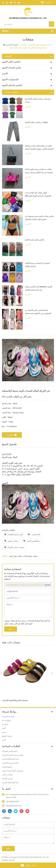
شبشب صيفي (13, 541)
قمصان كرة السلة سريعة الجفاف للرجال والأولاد (37, 264)
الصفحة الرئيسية (11, 45)
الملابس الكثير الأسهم (11, 62)
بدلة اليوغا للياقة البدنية (10, 759)
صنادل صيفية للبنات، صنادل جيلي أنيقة (23, 556)
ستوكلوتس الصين (33, 541)
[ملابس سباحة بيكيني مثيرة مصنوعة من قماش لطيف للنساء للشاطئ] (12, 225)
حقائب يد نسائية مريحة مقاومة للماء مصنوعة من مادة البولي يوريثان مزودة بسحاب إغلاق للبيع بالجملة (39, 171)
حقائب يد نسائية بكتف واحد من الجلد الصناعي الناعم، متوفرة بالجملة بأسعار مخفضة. (39, 148)
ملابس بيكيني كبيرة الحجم (34, 240)
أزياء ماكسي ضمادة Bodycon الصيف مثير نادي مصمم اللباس (38, 288)
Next (52, 673)
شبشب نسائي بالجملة (16, 547)
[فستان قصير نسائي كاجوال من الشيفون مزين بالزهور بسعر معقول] (12, 319)
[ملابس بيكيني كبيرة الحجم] (12, 248)
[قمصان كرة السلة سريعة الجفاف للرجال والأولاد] (12, 272)
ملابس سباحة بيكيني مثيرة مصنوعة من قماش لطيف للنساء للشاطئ (39, 217)
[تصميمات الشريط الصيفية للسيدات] (26, 673)
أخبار (4, 728)
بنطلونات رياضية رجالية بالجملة (36, 122)
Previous (1, 673)
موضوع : (28, 584)
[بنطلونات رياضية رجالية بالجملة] (12, 131)
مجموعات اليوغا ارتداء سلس (12, 771)
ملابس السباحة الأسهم (11, 67)
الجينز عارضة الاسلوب (10, 763)
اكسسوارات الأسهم (10, 79)
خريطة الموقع (7, 736)
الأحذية (5, 73)
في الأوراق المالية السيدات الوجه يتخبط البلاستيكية (25, 584)
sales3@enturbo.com (13, 806)
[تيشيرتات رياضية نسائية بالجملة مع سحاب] (12, 108)
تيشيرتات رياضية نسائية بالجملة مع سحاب (38, 100)
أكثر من (27, 106)
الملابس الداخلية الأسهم (12, 85)
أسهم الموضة (7, 767)
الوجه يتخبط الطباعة (15, 534)
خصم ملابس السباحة (9, 751)
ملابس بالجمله (7, 778)
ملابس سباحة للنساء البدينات (12, 755)
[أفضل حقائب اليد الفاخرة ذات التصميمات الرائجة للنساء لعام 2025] (12, 201)
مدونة (4, 732)
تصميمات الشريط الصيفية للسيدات (15, 700)
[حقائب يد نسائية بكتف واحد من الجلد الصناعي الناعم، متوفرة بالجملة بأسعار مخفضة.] (12, 155)
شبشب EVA (35, 534)
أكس (4, 740)
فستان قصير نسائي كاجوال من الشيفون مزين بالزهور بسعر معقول (38, 311)
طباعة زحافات (7, 775)
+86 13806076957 (12, 801)
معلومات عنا (6, 720)
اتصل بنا (10, 435)
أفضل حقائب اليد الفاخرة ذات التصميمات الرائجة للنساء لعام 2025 (38, 194)
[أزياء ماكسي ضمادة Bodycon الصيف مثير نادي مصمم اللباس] (12, 295)
